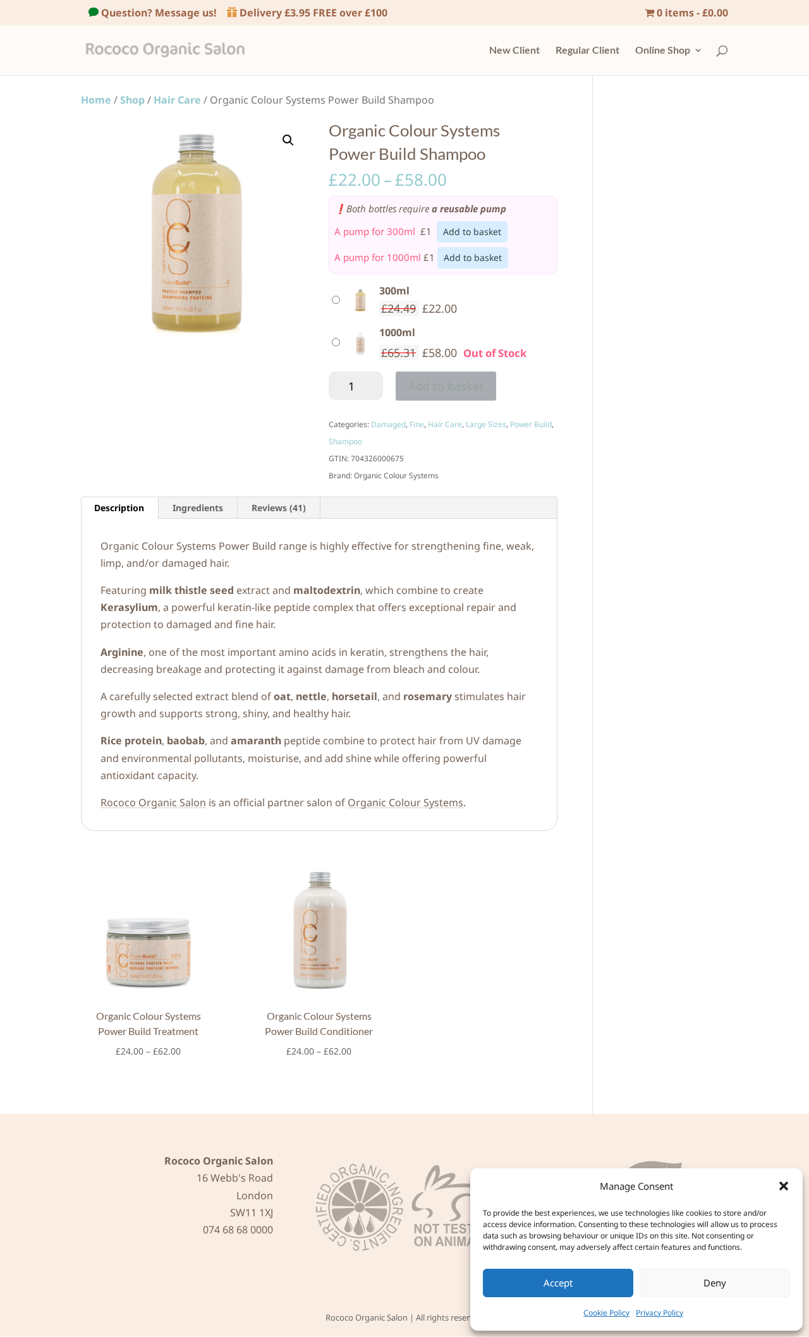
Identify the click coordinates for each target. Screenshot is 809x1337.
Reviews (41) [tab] (279, 508)
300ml (394, 291)
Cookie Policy (606, 1312)
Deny (714, 1282)
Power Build (531, 424)
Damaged (388, 424)
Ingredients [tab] (198, 508)
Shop (132, 100)
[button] (783, 1186)
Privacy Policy (659, 1312)
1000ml (397, 332)
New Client (514, 50)
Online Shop (662, 50)
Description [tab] (119, 508)
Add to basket (472, 232)
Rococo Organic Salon (153, 802)
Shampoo (345, 441)
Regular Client (587, 50)
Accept (558, 1282)
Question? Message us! (158, 12)
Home (96, 100)
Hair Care (177, 100)
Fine (417, 424)
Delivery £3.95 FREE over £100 (312, 12)
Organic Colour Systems (405, 802)
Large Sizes (486, 424)
